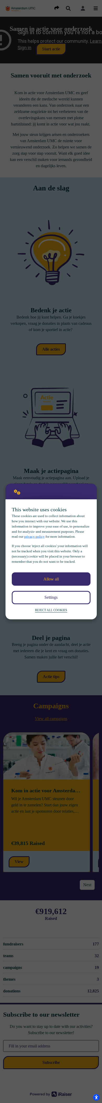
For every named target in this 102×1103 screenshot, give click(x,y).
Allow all (51, 579)
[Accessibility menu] (96, 1097)
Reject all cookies (51, 610)
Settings (51, 597)
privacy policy (34, 536)
